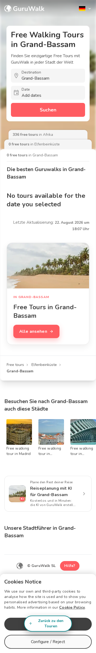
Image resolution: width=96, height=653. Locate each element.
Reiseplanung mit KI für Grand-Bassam (51, 491)
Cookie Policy (72, 607)
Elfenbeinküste (44, 364)
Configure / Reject (48, 642)
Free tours (15, 364)
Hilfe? (69, 565)
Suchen (48, 110)
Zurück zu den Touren (50, 623)
